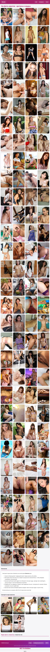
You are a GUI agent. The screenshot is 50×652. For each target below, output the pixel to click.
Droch (3, 2)
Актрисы (41, 2)
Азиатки (11, 634)
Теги (47, 2)
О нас (30, 642)
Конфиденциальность (38, 642)
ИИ (36, 2)
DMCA (47, 642)
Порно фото (4, 634)
